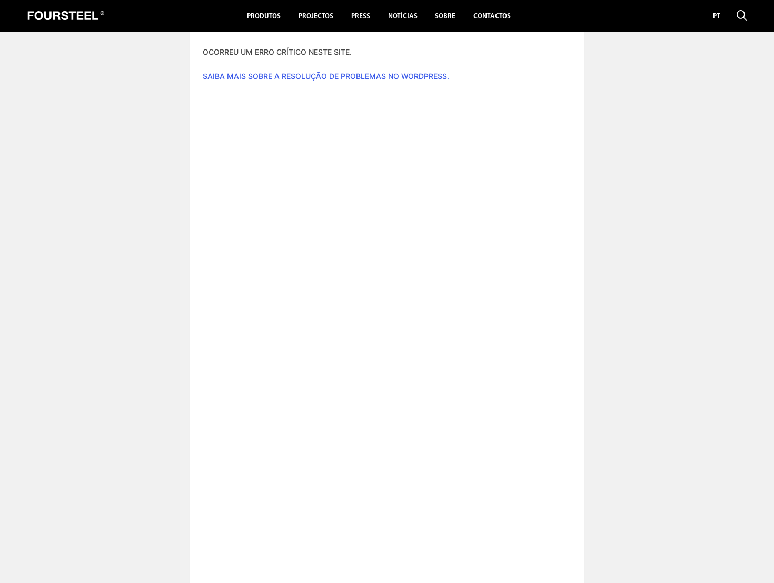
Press (360, 17)
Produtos (264, 17)
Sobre (445, 17)
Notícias (403, 17)
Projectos (316, 17)
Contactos (492, 17)
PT (716, 17)
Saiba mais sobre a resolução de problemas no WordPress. (326, 76)
